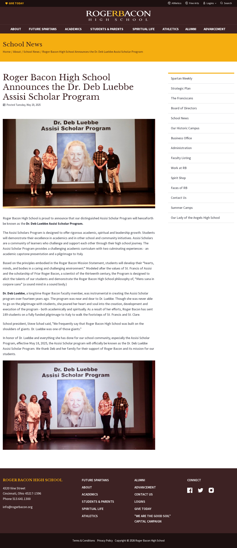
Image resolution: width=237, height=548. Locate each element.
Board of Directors (184, 108)
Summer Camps (182, 207)
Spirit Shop (178, 178)
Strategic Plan (181, 88)
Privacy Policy (105, 540)
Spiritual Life (144, 29)
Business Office (181, 138)
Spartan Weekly (181, 78)
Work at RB (179, 168)
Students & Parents (106, 29)
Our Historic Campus (185, 128)
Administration (181, 148)
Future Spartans (43, 29)
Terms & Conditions (83, 540)
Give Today (142, 509)
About (16, 29)
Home (7, 51)
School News (32, 51)
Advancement (215, 29)
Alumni (190, 29)
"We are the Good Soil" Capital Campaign (152, 518)
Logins (139, 501)
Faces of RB (179, 188)
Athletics (171, 29)
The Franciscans (182, 98)
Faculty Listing (181, 158)
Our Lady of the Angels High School (195, 217)
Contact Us (178, 197)
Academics (73, 29)
